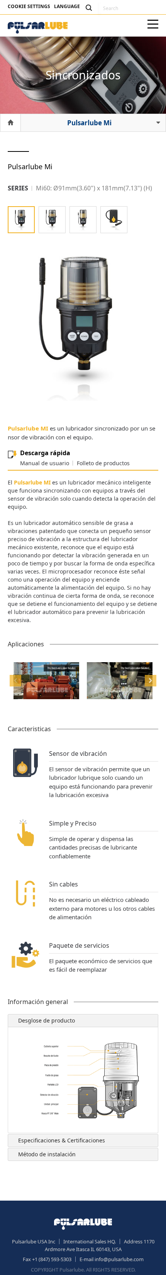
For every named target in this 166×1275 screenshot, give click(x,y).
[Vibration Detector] (113, 219)
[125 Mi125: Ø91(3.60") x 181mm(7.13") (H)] (52, 219)
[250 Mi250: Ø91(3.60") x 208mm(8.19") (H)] (83, 219)
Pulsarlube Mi (89, 122)
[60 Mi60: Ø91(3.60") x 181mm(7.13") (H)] (21, 219)
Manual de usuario (44, 463)
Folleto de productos (103, 463)
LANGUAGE (67, 6)
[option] (46, 680)
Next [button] (150, 680)
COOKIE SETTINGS (29, 6)
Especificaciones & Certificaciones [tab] (61, 1140)
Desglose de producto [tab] (46, 1020)
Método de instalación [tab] (47, 1154)
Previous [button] (15, 680)
